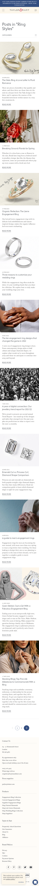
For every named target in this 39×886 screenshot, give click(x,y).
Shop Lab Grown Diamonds (11, 808)
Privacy (4, 850)
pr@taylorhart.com (8, 784)
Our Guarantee (7, 829)
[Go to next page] (26, 728)
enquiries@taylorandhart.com (12, 774)
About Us (5, 832)
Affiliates (5, 837)
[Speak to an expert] (36, 10)
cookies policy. (10, 879)
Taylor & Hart (19, 10)
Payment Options (8, 858)
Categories (7, 35)
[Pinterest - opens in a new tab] (13, 867)
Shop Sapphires (7, 813)
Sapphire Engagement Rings (11, 803)
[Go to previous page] (12, 728)
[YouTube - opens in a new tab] (30, 867)
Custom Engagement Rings (11, 800)
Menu (3, 10)
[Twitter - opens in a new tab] (25, 867)
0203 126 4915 (6, 768)
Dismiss (21, 882)
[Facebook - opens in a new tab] (8, 867)
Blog (3, 835)
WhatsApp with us (8, 771)
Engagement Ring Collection (11, 797)
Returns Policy (7, 861)
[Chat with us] (35, 882)
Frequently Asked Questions (11, 826)
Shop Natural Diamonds (10, 805)
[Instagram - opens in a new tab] (19, 867)
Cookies (4, 856)
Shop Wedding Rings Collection (12, 811)
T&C (3, 853)
